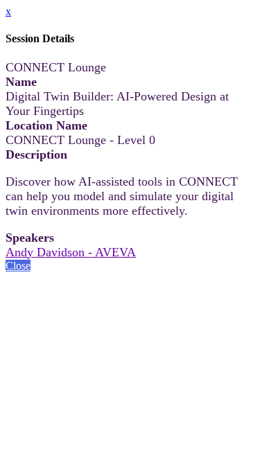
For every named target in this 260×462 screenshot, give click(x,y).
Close (18, 266)
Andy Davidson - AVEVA (71, 252)
